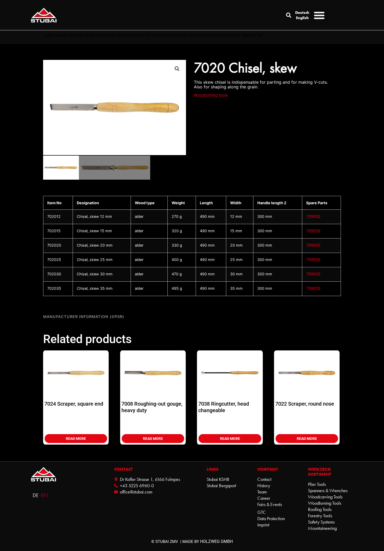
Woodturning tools (211, 95)
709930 (313, 216)
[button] (288, 15)
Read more (76, 438)
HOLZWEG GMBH (216, 541)
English (302, 17)
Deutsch (302, 12)
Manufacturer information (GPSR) (83, 316)
